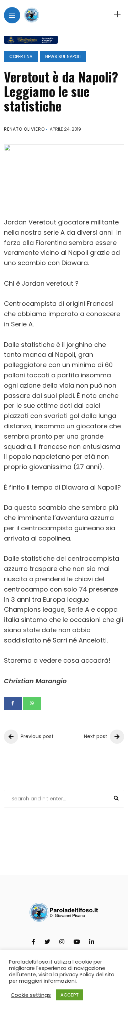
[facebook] (13, 703)
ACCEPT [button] (69, 995)
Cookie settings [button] (31, 995)
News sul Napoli (63, 56)
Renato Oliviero (24, 129)
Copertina (20, 56)
